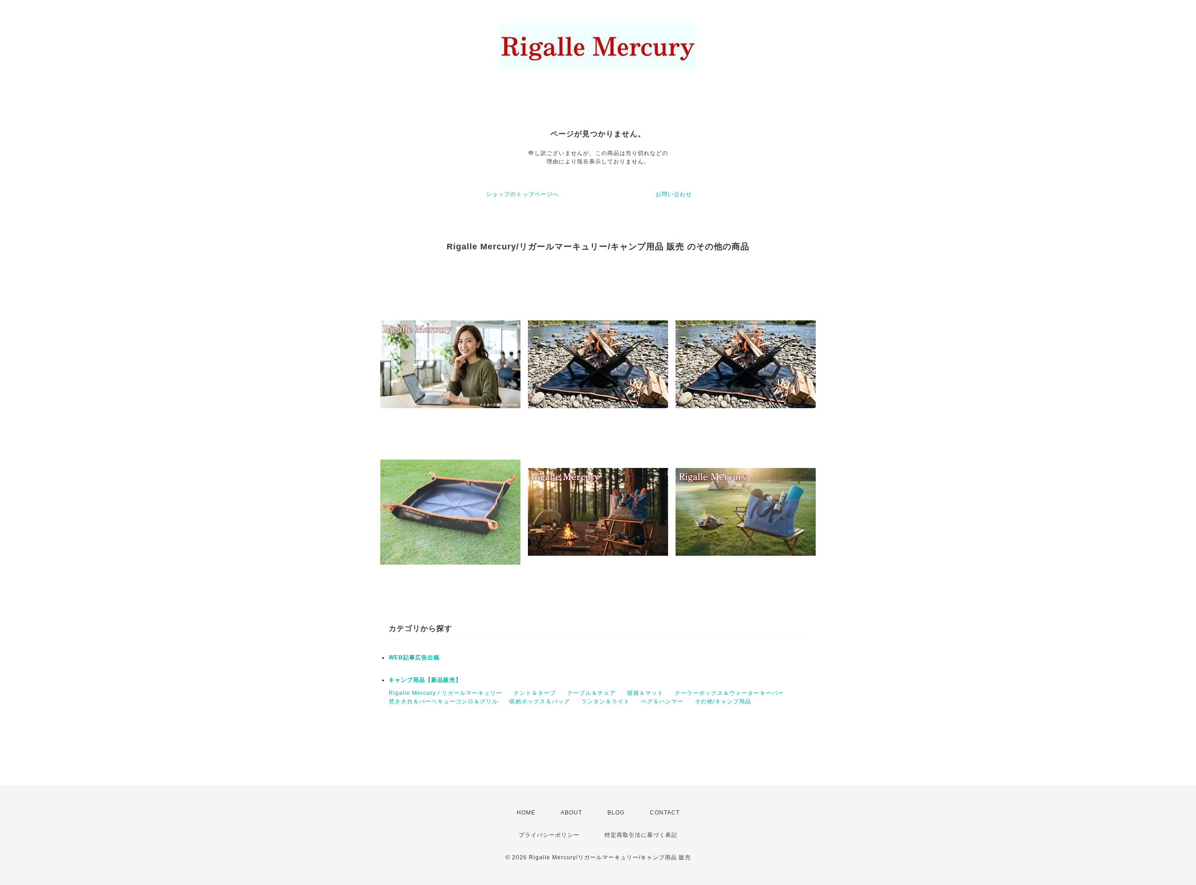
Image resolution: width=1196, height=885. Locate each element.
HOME (526, 812)
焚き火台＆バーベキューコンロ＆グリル (443, 701)
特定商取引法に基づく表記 (641, 835)
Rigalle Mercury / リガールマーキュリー (445, 693)
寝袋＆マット (645, 693)
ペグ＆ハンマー (662, 701)
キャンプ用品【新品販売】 (425, 680)
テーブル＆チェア (591, 693)
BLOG (616, 812)
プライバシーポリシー (549, 835)
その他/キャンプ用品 (723, 701)
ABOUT (571, 812)
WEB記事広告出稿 (414, 657)
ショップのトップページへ (522, 194)
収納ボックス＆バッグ (539, 701)
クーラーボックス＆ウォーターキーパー (729, 693)
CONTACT (665, 812)
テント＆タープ (534, 693)
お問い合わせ (673, 194)
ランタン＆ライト (605, 701)
